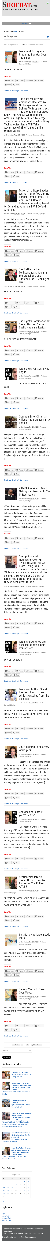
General (21, 64)
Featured (44, 62)
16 (28, 1188)
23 (28, 1191)
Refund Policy (28, 1229)
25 (8, 1194)
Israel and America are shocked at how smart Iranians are (32, 645)
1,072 (33, 1045)
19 (12, 1191)
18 (8, 1191)
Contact (19, 1229)
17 (4, 1191)
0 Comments (23, 91)
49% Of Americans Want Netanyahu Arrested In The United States (34, 491)
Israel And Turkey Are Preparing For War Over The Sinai (32, 54)
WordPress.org (6, 1220)
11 (8, 1188)
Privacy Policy (9, 1229)
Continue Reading (11, 91)
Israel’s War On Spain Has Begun (34, 370)
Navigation (24, 23)
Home (15, 31)
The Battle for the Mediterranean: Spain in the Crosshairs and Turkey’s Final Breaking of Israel (34, 276)
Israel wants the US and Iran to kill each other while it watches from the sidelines (34, 694)
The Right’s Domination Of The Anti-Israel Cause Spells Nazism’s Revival (34, 324)
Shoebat (24, 62)
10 (4, 1188)
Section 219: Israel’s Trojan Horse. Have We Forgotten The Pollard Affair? (32, 881)
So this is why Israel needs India (34, 936)
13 (16, 1188)
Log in (3, 1214)
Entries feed (5, 1216)
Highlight (28, 64)
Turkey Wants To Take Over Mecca (32, 991)
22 (24, 1191)
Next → (39, 1045)
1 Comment (22, 182)
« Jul (3, 1201)
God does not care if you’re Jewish (31, 813)
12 (12, 1188)
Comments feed (6, 1218)
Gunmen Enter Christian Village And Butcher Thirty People (34, 420)
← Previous (16, 1045)
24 (4, 1194)
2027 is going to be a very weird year (34, 748)
